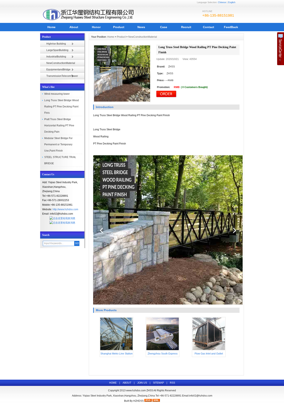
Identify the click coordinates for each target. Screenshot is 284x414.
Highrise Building (56, 43)
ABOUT (127, 382)
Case (163, 27)
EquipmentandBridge (58, 69)
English (231, 2)
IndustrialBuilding (56, 56)
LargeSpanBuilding (57, 50)
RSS (172, 382)
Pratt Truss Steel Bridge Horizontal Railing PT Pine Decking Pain (59, 125)
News (141, 27)
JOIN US (142, 382)
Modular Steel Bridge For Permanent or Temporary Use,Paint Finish (58, 144)
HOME (113, 382)
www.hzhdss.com (136, 390)
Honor (96, 27)
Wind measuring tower (57, 93)
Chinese (222, 2)
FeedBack (231, 27)
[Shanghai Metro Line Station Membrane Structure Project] (116, 349)
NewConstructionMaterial (60, 63)
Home (51, 27)
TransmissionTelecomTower (62, 76)
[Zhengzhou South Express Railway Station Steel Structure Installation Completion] (162, 349)
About (73, 27)
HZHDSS (138, 400)
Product (118, 27)
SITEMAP (158, 382)
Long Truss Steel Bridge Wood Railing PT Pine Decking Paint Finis (61, 106)
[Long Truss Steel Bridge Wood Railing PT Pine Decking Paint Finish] (122, 73)
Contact (208, 27)
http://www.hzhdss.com (65, 209)
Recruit (186, 27)
